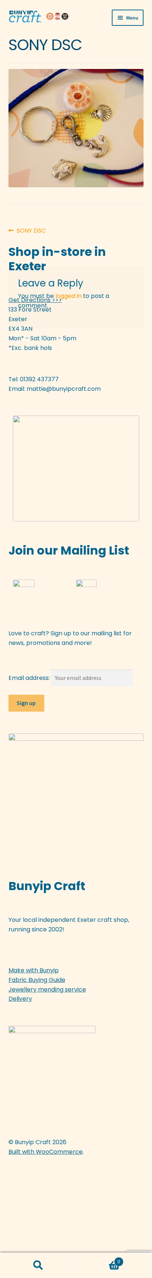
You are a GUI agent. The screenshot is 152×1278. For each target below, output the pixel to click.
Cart (98, 1259)
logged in (68, 296)
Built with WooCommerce (45, 1151)
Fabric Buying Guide (36, 980)
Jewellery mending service (47, 989)
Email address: (29, 678)
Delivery (20, 998)
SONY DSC (31, 231)
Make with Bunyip (33, 970)
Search (38, 1265)
